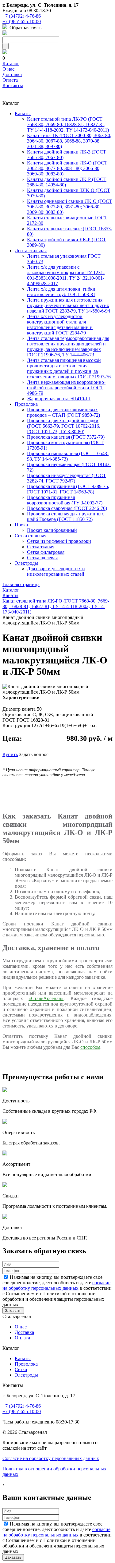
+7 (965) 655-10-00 (21, 21)
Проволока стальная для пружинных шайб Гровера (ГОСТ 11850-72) (65, 516)
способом (90, 1047)
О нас (8, 69)
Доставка (12, 74)
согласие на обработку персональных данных (56, 1285)
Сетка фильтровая (45, 552)
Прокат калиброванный (52, 530)
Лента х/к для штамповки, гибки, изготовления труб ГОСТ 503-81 (62, 291)
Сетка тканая (40, 546)
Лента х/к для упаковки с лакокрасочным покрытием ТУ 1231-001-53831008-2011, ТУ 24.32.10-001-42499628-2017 (66, 275)
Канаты (23, 113)
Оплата (10, 80)
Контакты (12, 85)
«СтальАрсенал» (46, 998)
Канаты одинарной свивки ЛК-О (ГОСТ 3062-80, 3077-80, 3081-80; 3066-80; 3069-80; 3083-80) (69, 207)
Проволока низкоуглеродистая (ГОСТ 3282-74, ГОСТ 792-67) (66, 478)
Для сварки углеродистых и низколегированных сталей (56, 571)
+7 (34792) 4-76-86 (21, 16)
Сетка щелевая (42, 557)
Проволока (26, 404)
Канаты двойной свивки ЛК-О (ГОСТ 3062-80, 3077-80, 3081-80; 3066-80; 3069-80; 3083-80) (67, 168)
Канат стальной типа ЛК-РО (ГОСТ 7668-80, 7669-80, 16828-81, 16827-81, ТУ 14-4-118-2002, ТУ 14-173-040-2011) (68, 124)
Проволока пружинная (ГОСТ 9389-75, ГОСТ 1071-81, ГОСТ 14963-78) (68, 489)
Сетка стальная (30, 535)
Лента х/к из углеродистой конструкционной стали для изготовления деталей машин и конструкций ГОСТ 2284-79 (60, 324)
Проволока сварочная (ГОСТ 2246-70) (67, 508)
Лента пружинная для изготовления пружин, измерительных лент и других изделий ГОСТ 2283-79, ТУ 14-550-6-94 (68, 305)
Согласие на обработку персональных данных (50, 1458)
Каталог (10, 63)
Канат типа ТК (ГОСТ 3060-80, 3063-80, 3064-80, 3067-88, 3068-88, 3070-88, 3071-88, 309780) (69, 141)
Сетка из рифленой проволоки (59, 541)
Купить (10, 754)
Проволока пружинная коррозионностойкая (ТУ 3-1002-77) (64, 500)
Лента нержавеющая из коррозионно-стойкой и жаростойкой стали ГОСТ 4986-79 (66, 388)
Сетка (21, 1369)
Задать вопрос (33, 754)
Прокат (22, 524)
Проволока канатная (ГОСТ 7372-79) (66, 437)
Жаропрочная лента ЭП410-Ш (58, 398)
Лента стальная (31, 250)
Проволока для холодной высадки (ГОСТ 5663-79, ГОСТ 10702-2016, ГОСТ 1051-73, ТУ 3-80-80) (63, 426)
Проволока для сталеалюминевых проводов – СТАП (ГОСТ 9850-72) (63, 412)
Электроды (26, 563)
